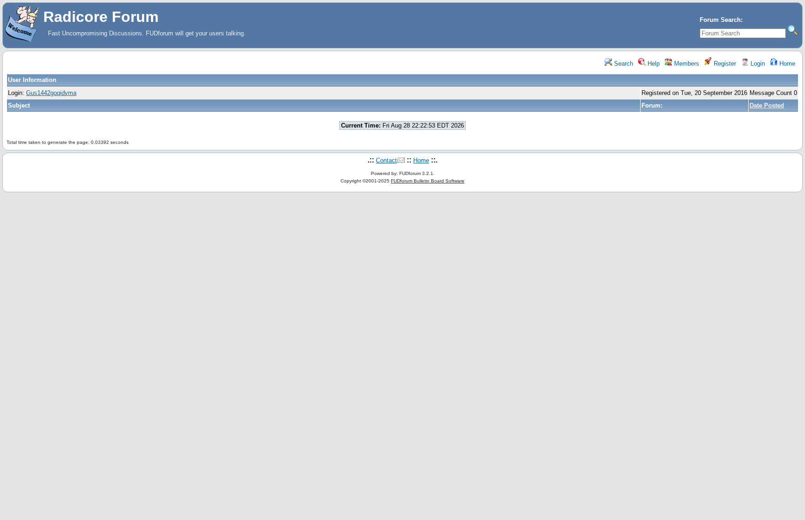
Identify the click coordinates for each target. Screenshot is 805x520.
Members (685, 63)
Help (653, 63)
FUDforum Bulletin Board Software (427, 180)
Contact (386, 160)
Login (757, 63)
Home (786, 63)
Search (622, 63)
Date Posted (767, 105)
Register (724, 63)
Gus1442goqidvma (51, 92)
